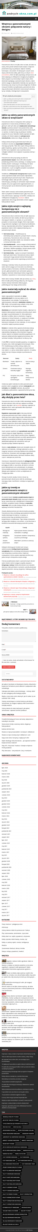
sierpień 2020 (5, 873)
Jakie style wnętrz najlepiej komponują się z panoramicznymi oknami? (15, 101)
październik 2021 (6, 831)
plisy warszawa (24, 1157)
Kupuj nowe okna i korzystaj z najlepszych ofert (15, 738)
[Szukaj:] (19, 673)
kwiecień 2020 (6, 885)
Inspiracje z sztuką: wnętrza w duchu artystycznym (15, 1103)
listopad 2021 (5, 828)
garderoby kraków (28, 1133)
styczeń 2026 (5, 783)
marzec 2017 (5, 912)
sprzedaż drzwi (26, 1207)
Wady (30, 358)
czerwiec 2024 (6, 795)
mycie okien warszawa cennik (12, 1150)
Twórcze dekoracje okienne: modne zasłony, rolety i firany (17, 1056)
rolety (34, 279)
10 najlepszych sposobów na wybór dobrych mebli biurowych (18, 1064)
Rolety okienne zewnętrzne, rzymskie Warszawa (15, 1076)
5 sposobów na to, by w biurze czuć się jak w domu (15, 1092)
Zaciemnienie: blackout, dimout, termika (13, 948)
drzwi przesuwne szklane (26, 1130)
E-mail (3, 650)
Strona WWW (5, 655)
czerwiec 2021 (6, 843)
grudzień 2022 (6, 804)
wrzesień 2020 (6, 870)
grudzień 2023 (6, 801)
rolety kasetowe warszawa (11, 1177)
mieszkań (21, 198)
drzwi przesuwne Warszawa (11, 1133)
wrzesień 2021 (6, 834)
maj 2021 (4, 846)
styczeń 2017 (5, 915)
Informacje (5, 927)
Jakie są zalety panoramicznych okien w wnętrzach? (17, 99)
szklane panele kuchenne (10, 1211)
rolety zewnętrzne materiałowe (13, 1201)
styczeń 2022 (5, 822)
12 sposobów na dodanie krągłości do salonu (14, 1095)
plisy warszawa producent (11, 1164)
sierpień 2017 (5, 900)
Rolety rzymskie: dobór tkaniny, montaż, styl (14, 939)
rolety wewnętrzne (26, 1194)
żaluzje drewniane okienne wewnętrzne (15, 1214)
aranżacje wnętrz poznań (11, 1117)
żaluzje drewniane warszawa (12, 1217)
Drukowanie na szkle (9, 1130)
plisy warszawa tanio (28, 1164)
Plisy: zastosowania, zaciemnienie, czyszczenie (15, 933)
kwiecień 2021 (6, 849)
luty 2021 (4, 855)
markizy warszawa (27, 1140)
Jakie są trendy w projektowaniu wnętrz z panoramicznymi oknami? (19, 109)
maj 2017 (4, 909)
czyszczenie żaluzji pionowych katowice (15, 1123)
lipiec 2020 (5, 876)
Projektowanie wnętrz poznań (12, 1167)
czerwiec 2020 (6, 879)
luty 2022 (4, 819)
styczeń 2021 (5, 858)
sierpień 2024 (5, 792)
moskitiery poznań (8, 1144)
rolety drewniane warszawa (11, 1174)
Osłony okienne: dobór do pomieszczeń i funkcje (16, 930)
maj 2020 (4, 882)
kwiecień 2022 (6, 813)
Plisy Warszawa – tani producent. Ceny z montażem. (17, 750)
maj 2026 (4, 771)
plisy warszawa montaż (25, 1160)
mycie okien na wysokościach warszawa (15, 1147)
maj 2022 (4, 810)
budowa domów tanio (8, 729)
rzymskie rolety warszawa (11, 1207)
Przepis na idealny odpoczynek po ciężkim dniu (19, 973)
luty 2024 (4, 798)
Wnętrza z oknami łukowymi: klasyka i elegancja (19, 581)
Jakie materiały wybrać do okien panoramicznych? (17, 104)
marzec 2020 (5, 888)
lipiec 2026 (5, 768)
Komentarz (5, 631)
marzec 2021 (5, 852)
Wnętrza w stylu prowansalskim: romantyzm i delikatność (18, 732)
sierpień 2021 (5, 837)
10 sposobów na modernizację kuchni (12, 1082)
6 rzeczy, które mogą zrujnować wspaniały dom (14, 1097)
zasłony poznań (26, 1211)
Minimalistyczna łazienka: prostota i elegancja (14, 1079)
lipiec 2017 (5, 903)
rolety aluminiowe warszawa (12, 1170)
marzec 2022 (5, 816)
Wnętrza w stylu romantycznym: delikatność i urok (16, 735)
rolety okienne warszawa (11, 1190)
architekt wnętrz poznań (11, 1120)
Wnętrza (4, 945)
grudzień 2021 (6, 825)
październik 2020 (6, 867)
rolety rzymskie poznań (10, 1194)
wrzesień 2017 (6, 897)
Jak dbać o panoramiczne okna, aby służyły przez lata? (18, 106)
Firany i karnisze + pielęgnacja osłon (12, 924)
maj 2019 (4, 894)
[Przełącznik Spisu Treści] (32, 96)
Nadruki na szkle (28, 1150)
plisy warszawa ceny (9, 1160)
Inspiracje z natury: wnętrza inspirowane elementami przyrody (18, 1054)
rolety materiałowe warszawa (12, 1184)
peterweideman (6, 61)
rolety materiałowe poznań (11, 1180)
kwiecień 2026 (6, 774)
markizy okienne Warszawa (11, 1140)
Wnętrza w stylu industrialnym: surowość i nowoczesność (17, 1100)
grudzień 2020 (6, 861)
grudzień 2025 (6, 786)
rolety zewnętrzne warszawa (12, 1204)
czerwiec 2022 (6, 807)
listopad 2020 (5, 864)
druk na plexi (7, 1127)
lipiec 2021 (5, 840)
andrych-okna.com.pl (18, 33)
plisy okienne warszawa (10, 1157)
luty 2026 (4, 780)
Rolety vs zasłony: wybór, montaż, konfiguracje (15, 942)
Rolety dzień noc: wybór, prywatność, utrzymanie (16, 936)
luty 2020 (4, 891)
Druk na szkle (17, 1127)
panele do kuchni (20, 1154)
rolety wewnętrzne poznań (11, 1197)
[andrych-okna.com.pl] (19, 8)
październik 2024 (6, 789)
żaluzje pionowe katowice (11, 1224)
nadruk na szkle (8, 1154)
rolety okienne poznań (10, 1187)
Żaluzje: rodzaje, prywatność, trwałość (13, 951)
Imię (3, 644)
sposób (19, 405)
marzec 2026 (5, 777)
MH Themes (30, 1230)
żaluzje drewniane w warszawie (12, 1221)
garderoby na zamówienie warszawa (14, 1137)
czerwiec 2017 (6, 906)
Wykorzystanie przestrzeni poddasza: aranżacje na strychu (18, 1089)
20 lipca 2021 (6, 33)
